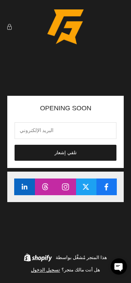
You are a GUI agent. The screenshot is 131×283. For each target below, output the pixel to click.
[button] (119, 266)
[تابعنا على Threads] (45, 187)
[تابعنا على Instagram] (65, 187)
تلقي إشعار (66, 152)
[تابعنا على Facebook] (106, 187)
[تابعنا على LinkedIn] (25, 187)
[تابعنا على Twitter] (86, 187)
